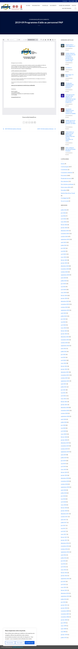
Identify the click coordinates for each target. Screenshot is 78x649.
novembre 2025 (65, 233)
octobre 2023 (64, 307)
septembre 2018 (65, 487)
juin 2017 (63, 525)
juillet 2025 (64, 245)
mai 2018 (63, 499)
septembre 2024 (65, 275)
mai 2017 (63, 528)
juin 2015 (63, 581)
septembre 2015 (65, 578)
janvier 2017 (64, 540)
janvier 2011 (64, 605)
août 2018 (63, 490)
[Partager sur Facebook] (24, 122)
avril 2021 (63, 395)
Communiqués (34, 19)
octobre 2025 (64, 236)
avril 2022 (63, 360)
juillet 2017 (64, 522)
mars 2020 (63, 434)
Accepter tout (29, 642)
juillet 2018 (64, 493)
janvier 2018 (64, 510)
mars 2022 (63, 363)
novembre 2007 (65, 614)
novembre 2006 (65, 617)
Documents (53, 5)
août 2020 (63, 419)
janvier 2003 (64, 620)
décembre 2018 (65, 478)
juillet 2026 (64, 210)
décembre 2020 (65, 407)
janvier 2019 (64, 475)
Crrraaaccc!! (68, 67)
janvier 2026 (64, 227)
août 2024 (63, 277)
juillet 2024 (64, 280)
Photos (74, 5)
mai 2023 (63, 322)
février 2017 (64, 537)
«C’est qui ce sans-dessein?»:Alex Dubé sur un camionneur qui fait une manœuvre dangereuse (70, 98)
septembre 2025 (65, 239)
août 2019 (63, 454)
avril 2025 (63, 254)
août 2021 (63, 384)
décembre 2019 (65, 443)
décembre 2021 (65, 372)
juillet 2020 (64, 422)
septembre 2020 (65, 416)
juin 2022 (63, 354)
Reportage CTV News (69, 75)
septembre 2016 (65, 552)
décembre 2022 (65, 336)
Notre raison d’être (66, 187)
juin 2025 (63, 248)
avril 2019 (63, 466)
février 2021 (64, 401)
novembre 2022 (65, 339)
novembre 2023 (65, 304)
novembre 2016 (65, 546)
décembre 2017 (65, 513)
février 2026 (64, 224)
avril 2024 (63, 289)
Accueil (28, 5)
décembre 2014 (65, 593)
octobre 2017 (64, 516)
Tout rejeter (20, 642)
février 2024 (64, 295)
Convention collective (66, 172)
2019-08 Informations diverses (13, 129)
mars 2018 (63, 505)
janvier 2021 (64, 404)
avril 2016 (63, 566)
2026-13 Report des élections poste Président (70, 149)
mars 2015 (63, 587)
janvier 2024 (64, 298)
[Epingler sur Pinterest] (32, 122)
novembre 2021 (65, 375)
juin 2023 (63, 319)
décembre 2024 (65, 266)
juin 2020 (63, 425)
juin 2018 (63, 496)
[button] (75, 8)
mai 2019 (63, 463)
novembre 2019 (65, 446)
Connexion (64, 1)
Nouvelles (45, 5)
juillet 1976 (64, 637)
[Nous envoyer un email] (76, 1)
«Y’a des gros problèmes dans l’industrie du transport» (69, 85)
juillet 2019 (64, 457)
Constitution (64, 169)
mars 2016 (63, 569)
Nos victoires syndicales (67, 184)
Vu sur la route (64, 201)
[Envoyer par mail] (29, 122)
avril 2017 (63, 531)
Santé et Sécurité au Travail (68, 193)
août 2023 (63, 313)
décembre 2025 (65, 230)
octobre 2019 (64, 449)
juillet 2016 (64, 558)
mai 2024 (63, 286)
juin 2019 (63, 460)
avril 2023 (63, 325)
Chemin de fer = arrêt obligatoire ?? (70, 45)
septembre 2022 (65, 345)
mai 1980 (63, 631)
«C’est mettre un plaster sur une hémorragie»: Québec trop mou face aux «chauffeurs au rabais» (70, 136)
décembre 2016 (65, 543)
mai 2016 (63, 563)
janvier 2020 (64, 440)
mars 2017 (63, 534)
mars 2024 (63, 292)
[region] (20, 637)
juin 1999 (63, 622)
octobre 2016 (64, 549)
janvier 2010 (64, 608)
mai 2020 (63, 428)
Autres (62, 163)
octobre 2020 (64, 413)
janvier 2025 (64, 263)
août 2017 (63, 519)
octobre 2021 (64, 378)
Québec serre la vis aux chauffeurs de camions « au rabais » (70, 123)
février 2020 (64, 437)
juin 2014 (63, 602)
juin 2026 (63, 213)
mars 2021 (63, 398)
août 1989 (63, 628)
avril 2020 (63, 431)
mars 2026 (63, 221)
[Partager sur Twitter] (26, 122)
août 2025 (63, 242)
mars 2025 (63, 257)
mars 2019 (63, 469)
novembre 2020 (65, 410)
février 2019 (64, 472)
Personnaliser (9, 642)
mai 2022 (63, 357)
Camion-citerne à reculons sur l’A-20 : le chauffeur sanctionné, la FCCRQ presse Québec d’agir (70, 56)
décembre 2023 (65, 301)
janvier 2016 (64, 575)
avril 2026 (63, 218)
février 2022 (64, 366)
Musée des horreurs (64, 5)
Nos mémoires (64, 181)
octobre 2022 (64, 342)
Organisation (36, 5)
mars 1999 (63, 625)
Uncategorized (65, 198)
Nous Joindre (72, 1)
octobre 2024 (64, 272)
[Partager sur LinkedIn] (35, 122)
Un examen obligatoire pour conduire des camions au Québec (70, 111)
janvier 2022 (64, 369)
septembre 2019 (65, 451)
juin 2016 (63, 561)
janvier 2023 (64, 333)
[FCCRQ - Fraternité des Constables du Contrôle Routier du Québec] (11, 7)
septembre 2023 (65, 310)
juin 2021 (63, 390)
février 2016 (64, 572)
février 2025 (64, 260)
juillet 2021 (64, 387)
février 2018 (64, 507)
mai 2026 (63, 216)
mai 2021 (63, 392)
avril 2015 (63, 584)
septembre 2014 (65, 596)
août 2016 (63, 555)
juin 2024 (63, 283)
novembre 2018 (65, 481)
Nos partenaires (66, 8)
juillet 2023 (64, 316)
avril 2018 (63, 502)
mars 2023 (63, 328)
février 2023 (64, 331)
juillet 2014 (64, 599)
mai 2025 (63, 251)
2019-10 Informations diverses (45, 129)
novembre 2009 (65, 611)
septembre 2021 (65, 381)
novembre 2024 (65, 269)
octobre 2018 (64, 484)
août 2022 (63, 348)
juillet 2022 (64, 351)
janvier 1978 (64, 634)
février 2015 (64, 590)
